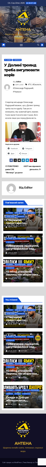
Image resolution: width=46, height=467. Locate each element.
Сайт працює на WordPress (12, 462)
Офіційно (31, 213)
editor (24, 324)
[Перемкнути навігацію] (21, 45)
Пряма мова (10, 216)
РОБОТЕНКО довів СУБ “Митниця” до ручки (13, 169)
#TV (29, 85)
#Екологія (36, 85)
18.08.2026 (12, 351)
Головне (23, 213)
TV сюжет (8, 60)
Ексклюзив (35, 390)
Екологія (26, 390)
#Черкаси (17, 92)
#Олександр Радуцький (23, 88)
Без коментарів (20, 238)
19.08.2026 (12, 324)
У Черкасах (17, 60)
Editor (18, 82)
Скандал (17, 393)
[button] (38, 45)
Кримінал (10, 393)
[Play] (23, 132)
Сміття (29, 264)
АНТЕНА (23, 29)
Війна (17, 213)
